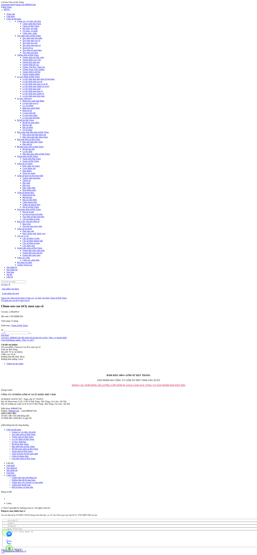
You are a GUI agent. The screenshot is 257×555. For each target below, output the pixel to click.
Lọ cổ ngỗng (27, 106)
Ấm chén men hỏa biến (32, 38)
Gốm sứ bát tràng (13, 19)
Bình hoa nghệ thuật (31, 108)
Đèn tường (27, 171)
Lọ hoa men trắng (29, 115)
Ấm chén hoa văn (29, 43)
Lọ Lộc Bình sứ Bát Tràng (28, 77)
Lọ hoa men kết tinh (30, 118)
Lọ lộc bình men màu (31, 89)
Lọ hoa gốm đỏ (28, 113)
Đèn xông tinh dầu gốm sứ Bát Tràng (33, 132)
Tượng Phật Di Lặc (30, 65)
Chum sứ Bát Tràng (30, 26)
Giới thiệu (10, 16)
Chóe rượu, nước (29, 33)
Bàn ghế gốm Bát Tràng (32, 142)
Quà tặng (10, 272)
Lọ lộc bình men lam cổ (32, 91)
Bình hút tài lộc (28, 195)
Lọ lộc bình (27, 151)
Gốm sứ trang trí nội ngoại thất (30, 176)
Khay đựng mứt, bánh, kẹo (33, 233)
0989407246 (13, 411)
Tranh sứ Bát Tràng (30, 161)
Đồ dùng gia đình (24, 262)
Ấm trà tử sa (27, 48)
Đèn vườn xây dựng (31, 166)
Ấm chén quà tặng (30, 52)
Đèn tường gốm (29, 190)
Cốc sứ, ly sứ (22, 236)
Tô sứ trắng (27, 130)
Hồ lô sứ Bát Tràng (30, 207)
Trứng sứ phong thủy (31, 204)
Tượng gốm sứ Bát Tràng (28, 55)
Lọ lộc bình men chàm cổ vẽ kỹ (35, 86)
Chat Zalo (17, 340)
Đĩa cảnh (26, 183)
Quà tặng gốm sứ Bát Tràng (29, 209)
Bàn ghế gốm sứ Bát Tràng (28, 139)
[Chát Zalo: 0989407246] (9, 541)
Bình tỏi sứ (27, 110)
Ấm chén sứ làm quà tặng (33, 217)
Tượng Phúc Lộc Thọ (31, 60)
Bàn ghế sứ (27, 144)
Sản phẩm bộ (12, 270)
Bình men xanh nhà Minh (33, 101)
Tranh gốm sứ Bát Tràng (27, 156)
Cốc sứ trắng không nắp (32, 241)
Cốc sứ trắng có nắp (30, 238)
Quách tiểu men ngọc (31, 255)
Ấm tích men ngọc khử (32, 226)
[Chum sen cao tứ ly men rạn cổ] (15, 300)
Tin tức (9, 274)
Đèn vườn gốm (28, 188)
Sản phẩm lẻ (11, 267)
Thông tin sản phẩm (14, 364)
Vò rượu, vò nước (30, 31)
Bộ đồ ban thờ (28, 149)
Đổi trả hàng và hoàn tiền (22, 487)
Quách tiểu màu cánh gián (33, 250)
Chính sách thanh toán (21, 485)
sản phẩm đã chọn (10, 293)
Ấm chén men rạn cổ (31, 40)
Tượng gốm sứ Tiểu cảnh (33, 57)
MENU (7, 9)
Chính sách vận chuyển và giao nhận (27, 482)
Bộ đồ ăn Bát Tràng (25, 120)
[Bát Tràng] (6, 7)
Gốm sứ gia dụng (24, 229)
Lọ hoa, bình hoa (24, 98)
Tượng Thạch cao (24, 265)
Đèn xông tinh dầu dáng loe (34, 134)
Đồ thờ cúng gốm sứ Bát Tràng (30, 147)
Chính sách (11, 475)
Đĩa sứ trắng (27, 127)
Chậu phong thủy (29, 202)
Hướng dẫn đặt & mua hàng (23, 480)
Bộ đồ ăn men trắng (30, 122)
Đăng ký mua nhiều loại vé (14, 551)
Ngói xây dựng (28, 173)
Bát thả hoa (27, 197)
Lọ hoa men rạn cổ (30, 103)
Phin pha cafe (28, 231)
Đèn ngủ (26, 185)
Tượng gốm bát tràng (31, 178)
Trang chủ (5, 298)
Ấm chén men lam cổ (31, 45)
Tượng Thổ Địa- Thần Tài (33, 67)
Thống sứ (26, 180)
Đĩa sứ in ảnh (28, 212)
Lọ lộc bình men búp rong (33, 96)
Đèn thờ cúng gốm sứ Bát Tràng (36, 154)
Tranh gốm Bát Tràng (31, 159)
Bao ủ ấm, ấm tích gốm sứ (28, 221)
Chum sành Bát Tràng (31, 24)
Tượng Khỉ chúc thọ (31, 62)
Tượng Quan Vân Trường (33, 69)
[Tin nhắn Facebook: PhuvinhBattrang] (9, 534)
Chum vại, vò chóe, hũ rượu (29, 21)
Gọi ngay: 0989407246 (34, 338)
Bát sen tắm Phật (29, 200)
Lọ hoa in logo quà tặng (32, 214)
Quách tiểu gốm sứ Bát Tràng (29, 248)
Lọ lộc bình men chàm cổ (33, 93)
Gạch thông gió (29, 168)
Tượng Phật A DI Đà (31, 72)
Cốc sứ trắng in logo (31, 219)
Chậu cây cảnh (23, 258)
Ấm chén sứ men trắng (32, 50)
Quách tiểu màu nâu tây (32, 253)
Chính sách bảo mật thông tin (24, 477)
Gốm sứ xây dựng (25, 163)
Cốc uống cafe (28, 245)
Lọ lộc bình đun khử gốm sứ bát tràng (38, 79)
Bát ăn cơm (27, 125)
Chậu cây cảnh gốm (30, 260)
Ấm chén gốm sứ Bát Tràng (29, 36)
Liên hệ (9, 277)
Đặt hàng (5, 335)
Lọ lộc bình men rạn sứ (32, 81)
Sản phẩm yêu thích (10, 289)
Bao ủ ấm (26, 224)
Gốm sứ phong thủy (25, 192)
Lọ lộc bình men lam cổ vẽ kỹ (35, 84)
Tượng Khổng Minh (31, 74)
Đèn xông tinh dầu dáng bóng (35, 137)
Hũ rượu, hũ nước (30, 28)
